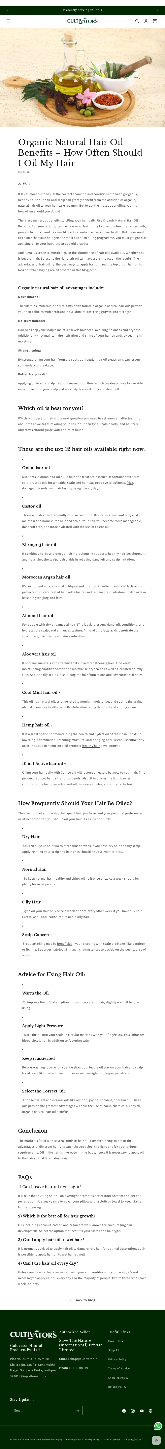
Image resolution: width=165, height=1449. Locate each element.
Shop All (113, 1350)
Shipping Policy (118, 1378)
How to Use (115, 1341)
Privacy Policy (117, 1359)
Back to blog (85, 1300)
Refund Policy (117, 1387)
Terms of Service (119, 1369)
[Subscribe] (77, 1410)
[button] (8, 21)
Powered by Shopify (52, 1439)
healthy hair (91, 746)
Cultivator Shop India (29, 1439)
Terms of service (111, 1439)
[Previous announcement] (7, 10)
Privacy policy (92, 1439)
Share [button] (26, 184)
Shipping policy (132, 1439)
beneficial (64, 943)
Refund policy (73, 1439)
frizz (130, 483)
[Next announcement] (157, 10)
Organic (26, 288)
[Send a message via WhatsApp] (158, 1426)
